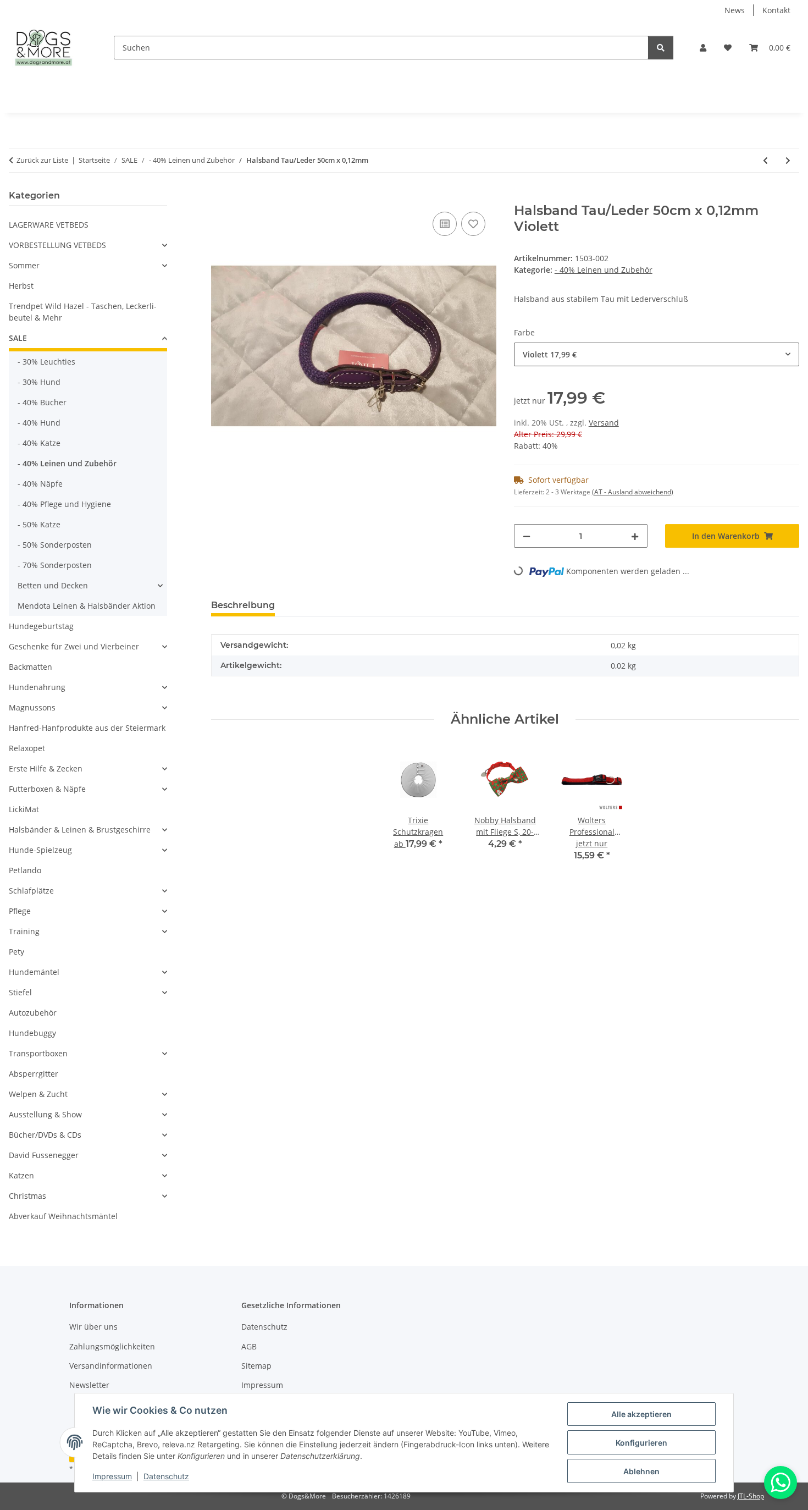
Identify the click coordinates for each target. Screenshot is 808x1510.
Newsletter (89, 1385)
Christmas (27, 1196)
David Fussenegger (44, 1155)
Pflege (20, 911)
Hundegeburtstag (41, 626)
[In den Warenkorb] (220, 197)
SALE (18, 338)
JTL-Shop (751, 1496)
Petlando (25, 870)
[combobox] (656, 354)
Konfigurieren (641, 1442)
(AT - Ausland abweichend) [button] (632, 492)
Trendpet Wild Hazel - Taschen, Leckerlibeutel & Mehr (83, 312)
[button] (703, 48)
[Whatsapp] (780, 1482)
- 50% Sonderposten (55, 544)
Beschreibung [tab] (243, 605)
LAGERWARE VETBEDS (48, 224)
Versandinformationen (110, 1365)
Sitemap (256, 1365)
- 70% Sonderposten (55, 565)
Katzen (21, 1175)
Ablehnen (641, 1471)
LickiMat (24, 809)
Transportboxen (38, 1053)
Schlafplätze (31, 890)
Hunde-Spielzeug (40, 850)
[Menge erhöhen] (635, 536)
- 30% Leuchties (46, 361)
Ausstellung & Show (45, 1114)
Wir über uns (93, 1326)
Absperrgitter (33, 1073)
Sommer (24, 265)
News (734, 10)
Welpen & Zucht (38, 1094)
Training (24, 931)
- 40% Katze (39, 443)
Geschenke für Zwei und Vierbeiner (74, 646)
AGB (249, 1346)
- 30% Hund (39, 382)
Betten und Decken (53, 585)
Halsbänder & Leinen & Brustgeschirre (80, 829)
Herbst (21, 285)
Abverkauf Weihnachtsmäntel (63, 1216)
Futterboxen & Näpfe (47, 789)
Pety (16, 951)
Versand (604, 422)
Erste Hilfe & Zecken (45, 768)
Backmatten (30, 667)
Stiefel (20, 992)
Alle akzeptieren (641, 1414)
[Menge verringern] (526, 536)
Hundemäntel (34, 972)
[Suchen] (660, 47)
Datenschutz (166, 1476)
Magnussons (32, 707)
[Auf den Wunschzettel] (473, 224)
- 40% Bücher (42, 402)
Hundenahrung (37, 687)
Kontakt (776, 10)
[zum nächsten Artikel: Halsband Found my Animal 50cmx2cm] (788, 160)
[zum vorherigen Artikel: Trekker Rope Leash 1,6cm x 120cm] (765, 160)
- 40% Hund (39, 422)
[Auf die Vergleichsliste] (445, 224)
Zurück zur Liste (42, 160)
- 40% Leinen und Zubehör (603, 269)
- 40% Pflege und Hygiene (64, 504)
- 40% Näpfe (40, 483)
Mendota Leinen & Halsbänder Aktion (87, 605)
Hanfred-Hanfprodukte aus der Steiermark (87, 728)
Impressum (112, 1476)
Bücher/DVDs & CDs (45, 1134)
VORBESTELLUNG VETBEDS (57, 245)
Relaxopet (27, 748)
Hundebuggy (32, 1033)
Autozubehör (33, 1012)
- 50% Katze (39, 524)
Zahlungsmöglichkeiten (112, 1346)
